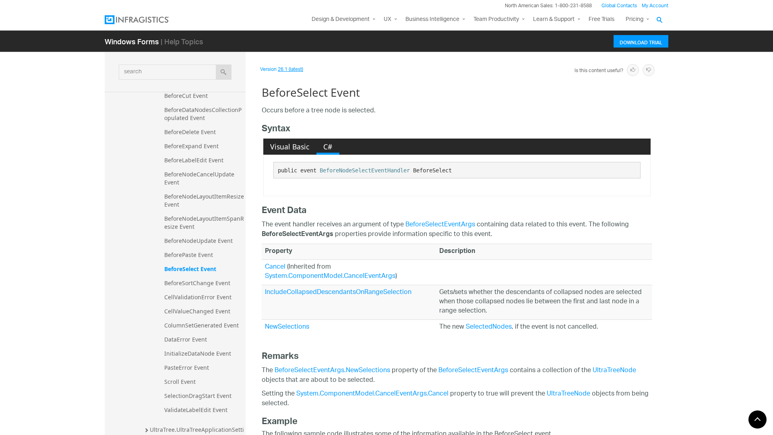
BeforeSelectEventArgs (440, 225)
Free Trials (601, 19)
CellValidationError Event (197, 297)
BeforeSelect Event (190, 269)
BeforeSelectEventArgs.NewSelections (332, 370)
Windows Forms (132, 41)
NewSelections (287, 327)
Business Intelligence (432, 19)
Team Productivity (496, 19)
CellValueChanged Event (197, 311)
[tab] (289, 147)
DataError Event (185, 339)
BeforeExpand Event (191, 146)
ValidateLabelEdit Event (195, 410)
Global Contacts (619, 5)
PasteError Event (186, 367)
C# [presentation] (327, 146)
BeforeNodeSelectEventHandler (365, 170)
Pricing (634, 19)
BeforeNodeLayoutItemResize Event (205, 200)
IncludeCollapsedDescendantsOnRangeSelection (338, 292)
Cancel (275, 267)
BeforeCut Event (186, 95)
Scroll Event (180, 381)
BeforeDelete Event (190, 132)
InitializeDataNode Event (197, 353)
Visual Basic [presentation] (289, 146)
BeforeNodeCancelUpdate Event (200, 178)
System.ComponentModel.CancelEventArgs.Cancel (372, 394)
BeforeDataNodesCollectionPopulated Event (203, 114)
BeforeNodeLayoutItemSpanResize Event (204, 222)
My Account (655, 5)
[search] (223, 72)
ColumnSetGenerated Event (201, 325)
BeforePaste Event (188, 255)
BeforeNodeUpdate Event (198, 240)
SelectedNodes (489, 327)
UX (387, 19)
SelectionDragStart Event (197, 396)
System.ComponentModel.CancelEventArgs (330, 276)
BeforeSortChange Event (197, 283)
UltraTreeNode (614, 370)
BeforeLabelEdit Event (193, 160)
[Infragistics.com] (145, 19)
